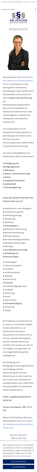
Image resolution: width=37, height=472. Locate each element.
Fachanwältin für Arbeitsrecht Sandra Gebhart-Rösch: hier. (18, 424)
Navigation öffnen (8, 9)
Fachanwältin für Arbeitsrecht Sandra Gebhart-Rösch (18, 80)
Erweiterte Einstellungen (22, 456)
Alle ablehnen (18, 467)
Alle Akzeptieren (18, 462)
